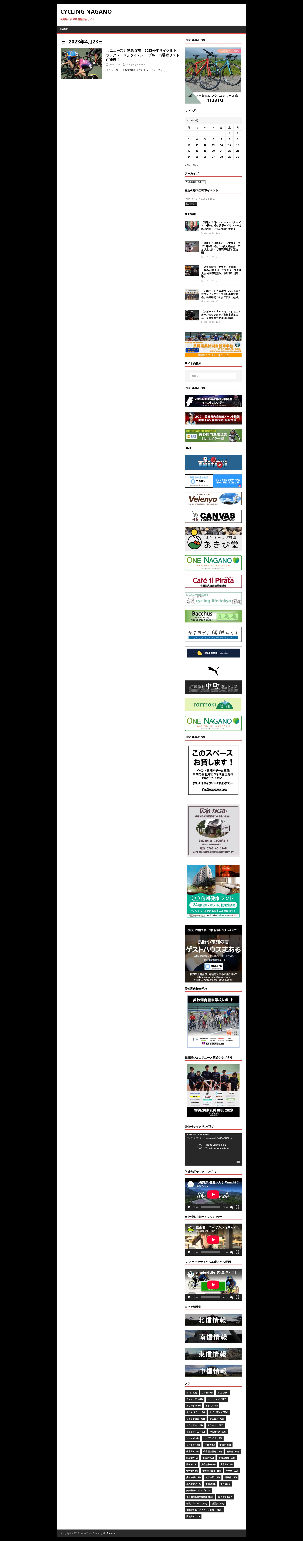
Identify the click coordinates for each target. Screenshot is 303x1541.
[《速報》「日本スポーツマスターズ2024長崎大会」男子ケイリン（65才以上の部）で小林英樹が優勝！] (192, 229)
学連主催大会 (212, 1470)
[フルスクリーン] (237, 1207)
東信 (211, 1483)
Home (64, 29)
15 (229, 145)
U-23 (222, 1392)
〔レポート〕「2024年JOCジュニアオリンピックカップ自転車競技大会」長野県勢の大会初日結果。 (221, 314)
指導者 (231, 1477)
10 (188, 145)
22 (229, 150)
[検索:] (213, 376)
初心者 (233, 1451)
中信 (225, 1444)
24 (188, 156)
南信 (208, 1457)
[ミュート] (231, 1207)
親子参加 (225, 1496)
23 (237, 150)
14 (221, 145)
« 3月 (187, 165)
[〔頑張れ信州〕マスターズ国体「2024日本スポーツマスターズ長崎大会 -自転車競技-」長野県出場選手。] (192, 273)
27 (213, 156)
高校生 (193, 1516)
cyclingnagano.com (135, 64)
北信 (192, 1457)
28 (221, 156)
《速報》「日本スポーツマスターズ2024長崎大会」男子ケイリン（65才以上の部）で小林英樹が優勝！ (221, 225)
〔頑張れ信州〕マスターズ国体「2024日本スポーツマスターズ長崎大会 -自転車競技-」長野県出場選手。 (221, 271)
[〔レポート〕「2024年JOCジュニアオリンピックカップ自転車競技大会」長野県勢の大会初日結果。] (192, 318)
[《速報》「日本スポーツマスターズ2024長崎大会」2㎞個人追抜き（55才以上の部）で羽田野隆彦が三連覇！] (192, 250)
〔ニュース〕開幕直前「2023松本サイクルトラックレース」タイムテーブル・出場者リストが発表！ (143, 55)
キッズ (212, 1405)
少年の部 (193, 1477)
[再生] (189, 1207)
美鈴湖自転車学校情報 (199, 1496)
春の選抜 (193, 1483)
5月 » (195, 165)
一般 (210, 1444)
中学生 (192, 1451)
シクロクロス (195, 1418)
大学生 (226, 1464)
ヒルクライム (195, 1431)
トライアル (194, 1425)
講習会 (218, 1503)
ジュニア (217, 1418)
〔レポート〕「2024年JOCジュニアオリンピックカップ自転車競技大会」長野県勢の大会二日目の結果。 (221, 294)
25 (197, 156)
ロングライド (212, 1438)
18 (197, 150)
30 (237, 156)
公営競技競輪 (212, 1451)
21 (221, 150)
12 (205, 145)
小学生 (232, 1470)
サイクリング (219, 1412)
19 (205, 150)
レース (192, 1438)
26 (205, 156)
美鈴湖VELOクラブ (198, 1490)
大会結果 (208, 1464)
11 (197, 145)
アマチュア (194, 1399)
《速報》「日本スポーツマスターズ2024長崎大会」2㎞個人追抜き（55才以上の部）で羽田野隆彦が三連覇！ (221, 247)
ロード (193, 1444)
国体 (191, 1464)
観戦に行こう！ (196, 1503)
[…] (165, 70)
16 (237, 145)
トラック (215, 1425)
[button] (191, 204)
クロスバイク (195, 1412)
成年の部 (213, 1477)
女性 (192, 1470)
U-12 (207, 1392)
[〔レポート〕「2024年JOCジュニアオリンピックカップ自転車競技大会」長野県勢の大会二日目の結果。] (192, 297)
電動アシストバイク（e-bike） (204, 1509)
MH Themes (109, 1533)
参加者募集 (227, 1457)
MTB (191, 1392)
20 (213, 150)
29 (229, 156)
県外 (225, 1483)
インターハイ (217, 1399)
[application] (213, 1149)
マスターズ (218, 1431)
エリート (193, 1405)
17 (188, 150)
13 (213, 145)
